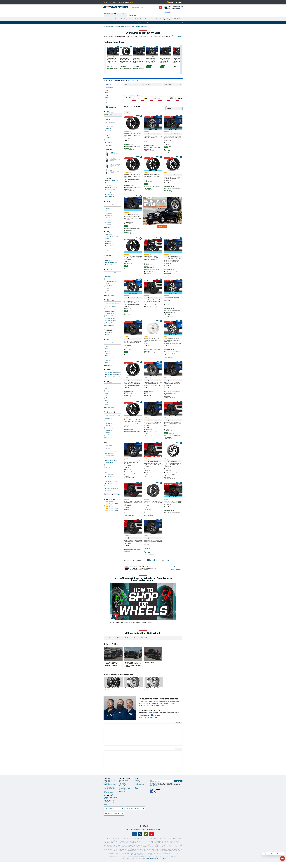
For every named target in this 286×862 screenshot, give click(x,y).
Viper (106, 250)
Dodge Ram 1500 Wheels (141, 26)
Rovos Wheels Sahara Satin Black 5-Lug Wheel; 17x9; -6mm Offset (165, 60)
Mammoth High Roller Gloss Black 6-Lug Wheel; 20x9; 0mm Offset (152, 300)
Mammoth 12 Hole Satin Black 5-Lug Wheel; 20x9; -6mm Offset (172, 177)
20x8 (106, 360)
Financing (106, 786)
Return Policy (122, 783)
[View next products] (181, 59)
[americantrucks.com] (115, 7)
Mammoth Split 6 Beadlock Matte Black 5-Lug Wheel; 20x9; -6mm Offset (126, 61)
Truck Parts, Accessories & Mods (113, 637)
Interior (156, 19)
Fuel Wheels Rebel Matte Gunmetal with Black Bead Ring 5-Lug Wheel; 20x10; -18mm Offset (153, 541)
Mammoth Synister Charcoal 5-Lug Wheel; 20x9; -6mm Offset (151, 60)
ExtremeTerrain (151, 829)
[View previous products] (105, 59)
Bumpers (126, 19)
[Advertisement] (143, 734)
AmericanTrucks (140, 829)
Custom (107, 234)
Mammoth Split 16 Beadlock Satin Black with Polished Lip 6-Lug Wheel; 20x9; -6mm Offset (152, 258)
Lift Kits (160, 19)
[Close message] (182, 22)
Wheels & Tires (178, 19)
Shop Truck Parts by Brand (110, 784)
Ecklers (158, 829)
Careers (136, 783)
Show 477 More (110, 407)
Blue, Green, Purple (109, 194)
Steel (106, 334)
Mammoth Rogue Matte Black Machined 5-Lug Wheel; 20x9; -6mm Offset (172, 299)
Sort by (167, 106)
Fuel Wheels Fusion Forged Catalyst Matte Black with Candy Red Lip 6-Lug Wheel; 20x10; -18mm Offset (133, 502)
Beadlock (107, 245)
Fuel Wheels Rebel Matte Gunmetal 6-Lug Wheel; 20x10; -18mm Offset (133, 540)
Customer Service (123, 786)
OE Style (107, 238)
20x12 (106, 355)
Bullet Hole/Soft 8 (109, 243)
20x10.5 (107, 348)
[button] (168, 12)
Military (107, 241)
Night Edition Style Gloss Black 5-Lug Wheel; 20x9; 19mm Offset (172, 383)
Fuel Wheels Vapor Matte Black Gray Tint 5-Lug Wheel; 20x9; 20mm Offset (132, 462)
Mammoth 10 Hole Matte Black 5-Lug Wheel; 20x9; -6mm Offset (152, 175)
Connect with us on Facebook (151, 791)
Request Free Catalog (108, 792)
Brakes (121, 19)
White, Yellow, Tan (109, 196)
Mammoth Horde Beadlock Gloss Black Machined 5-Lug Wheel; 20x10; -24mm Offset (132, 342)
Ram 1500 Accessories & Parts (111, 26)
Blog (105, 791)
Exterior (147, 19)
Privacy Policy (170, 783)
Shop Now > (147, 22)
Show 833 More (110, 295)
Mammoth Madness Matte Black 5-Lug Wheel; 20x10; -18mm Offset (133, 217)
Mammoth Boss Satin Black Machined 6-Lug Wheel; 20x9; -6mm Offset (178, 61)
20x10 (106, 346)
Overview (137, 780)
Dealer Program (138, 786)
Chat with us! (122, 787)
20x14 (106, 358)
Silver (106, 182)
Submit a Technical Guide (109, 788)
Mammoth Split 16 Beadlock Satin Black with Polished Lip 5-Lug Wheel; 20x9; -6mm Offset (173, 260)
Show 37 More (109, 437)
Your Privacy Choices (162, 856)
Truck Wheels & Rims (143, 637)
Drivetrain (132, 19)
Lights (164, 19)
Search (160, 7)
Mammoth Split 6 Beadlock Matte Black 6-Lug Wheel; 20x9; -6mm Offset (172, 424)
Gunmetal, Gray (109, 189)
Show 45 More (109, 227)
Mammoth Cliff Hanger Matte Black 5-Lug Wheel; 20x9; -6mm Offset (133, 257)
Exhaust (142, 19)
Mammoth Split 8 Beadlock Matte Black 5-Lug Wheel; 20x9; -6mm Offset (172, 137)
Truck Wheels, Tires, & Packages (129, 637)
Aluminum (107, 332)
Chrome (107, 185)
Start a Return (122, 781)
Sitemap (141, 856)
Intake (151, 19)
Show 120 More (110, 325)
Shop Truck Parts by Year (109, 780)
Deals (105, 19)
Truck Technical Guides (109, 787)
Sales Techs (137, 787)
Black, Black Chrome (110, 180)
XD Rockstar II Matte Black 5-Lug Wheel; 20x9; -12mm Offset (152, 423)
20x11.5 (107, 353)
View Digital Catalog (108, 794)
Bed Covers (116, 19)
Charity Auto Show (139, 784)
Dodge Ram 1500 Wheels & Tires (126, 26)
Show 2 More (109, 145)
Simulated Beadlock (110, 236)
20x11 (106, 351)
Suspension (170, 19)
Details (132, 2)
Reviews (136, 788)
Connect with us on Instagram (155, 791)
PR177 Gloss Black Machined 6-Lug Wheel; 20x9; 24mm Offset (172, 464)
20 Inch (107, 114)
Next (167, 560)
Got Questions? (122, 784)
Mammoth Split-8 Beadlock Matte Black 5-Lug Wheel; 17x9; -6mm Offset (139, 61)
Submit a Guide (138, 781)
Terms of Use (122, 791)
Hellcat (107, 248)
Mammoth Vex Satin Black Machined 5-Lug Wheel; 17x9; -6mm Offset (112, 61)
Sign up (178, 781)
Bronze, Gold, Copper (110, 187)
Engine (137, 19)
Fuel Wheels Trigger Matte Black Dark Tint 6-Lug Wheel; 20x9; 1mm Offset (153, 502)
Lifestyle (110, 19)
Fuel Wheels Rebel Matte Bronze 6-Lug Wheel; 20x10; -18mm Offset (153, 464)
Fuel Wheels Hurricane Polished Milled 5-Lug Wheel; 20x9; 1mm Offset (152, 340)
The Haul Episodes (108, 790)
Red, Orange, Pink (109, 192)
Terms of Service (159, 858)
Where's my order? (123, 780)
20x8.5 (107, 362)
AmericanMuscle (130, 829)
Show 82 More (109, 467)
